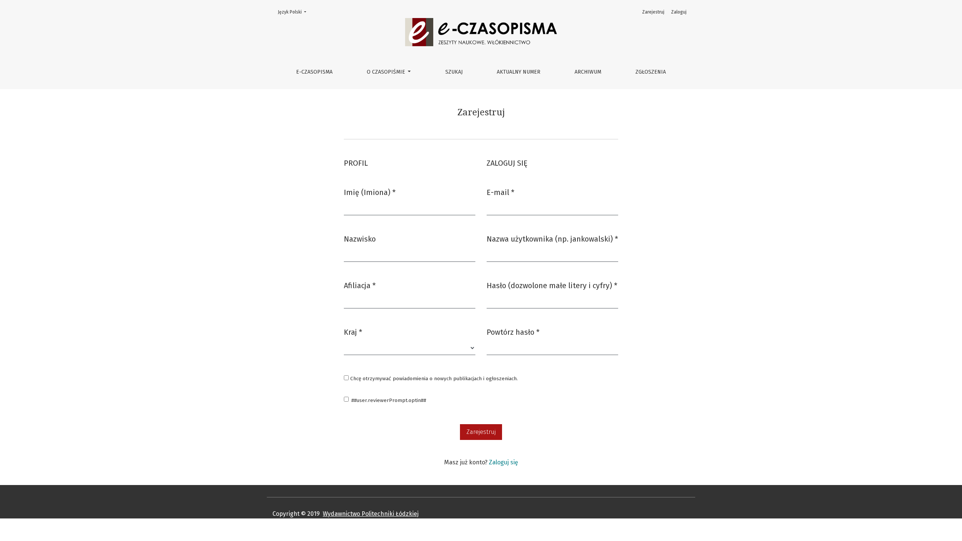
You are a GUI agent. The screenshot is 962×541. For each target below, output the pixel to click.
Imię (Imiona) (370, 192)
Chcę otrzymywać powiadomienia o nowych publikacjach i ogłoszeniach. (433, 378)
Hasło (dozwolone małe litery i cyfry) (552, 285)
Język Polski (294, 12)
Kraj (353, 332)
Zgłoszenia (650, 72)
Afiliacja (360, 285)
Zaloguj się (503, 462)
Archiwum (588, 72)
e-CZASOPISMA (314, 72)
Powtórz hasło (513, 332)
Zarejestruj (653, 12)
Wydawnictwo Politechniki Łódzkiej (371, 513)
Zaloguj (679, 12)
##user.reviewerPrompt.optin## (388, 400)
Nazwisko (360, 238)
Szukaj (454, 72)
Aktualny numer (518, 72)
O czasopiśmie (387, 72)
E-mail (500, 192)
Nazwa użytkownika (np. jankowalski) (552, 238)
